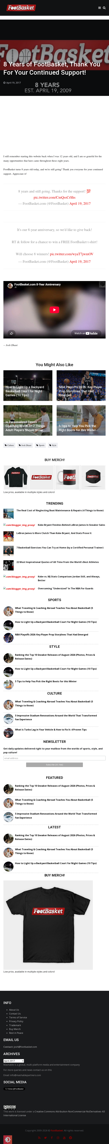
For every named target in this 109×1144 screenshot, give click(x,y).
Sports (41, 445)
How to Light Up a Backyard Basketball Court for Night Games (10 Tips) (56, 621)
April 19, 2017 (80, 203)
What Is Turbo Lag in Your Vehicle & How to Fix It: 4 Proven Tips (51, 729)
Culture (10, 445)
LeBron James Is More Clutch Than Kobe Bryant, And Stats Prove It (54, 533)
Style (54, 445)
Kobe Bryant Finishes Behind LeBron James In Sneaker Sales (71, 524)
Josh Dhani (26, 445)
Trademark (15, 1025)
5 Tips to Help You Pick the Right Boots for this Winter (46, 681)
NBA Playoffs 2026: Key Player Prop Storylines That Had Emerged (51, 634)
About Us (14, 1009)
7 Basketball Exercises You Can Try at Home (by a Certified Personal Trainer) (59, 547)
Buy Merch (15, 1029)
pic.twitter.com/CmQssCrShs (55, 197)
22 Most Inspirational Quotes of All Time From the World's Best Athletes (57, 562)
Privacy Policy (16, 1021)
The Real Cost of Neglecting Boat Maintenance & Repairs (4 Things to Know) (60, 510)
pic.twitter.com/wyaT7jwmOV (71, 253)
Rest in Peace (16, 1032)
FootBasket (57, 1130)
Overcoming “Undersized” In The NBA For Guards (65, 588)
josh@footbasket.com (25, 1046)
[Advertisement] (54, 117)
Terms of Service (18, 1017)
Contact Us (15, 1013)
